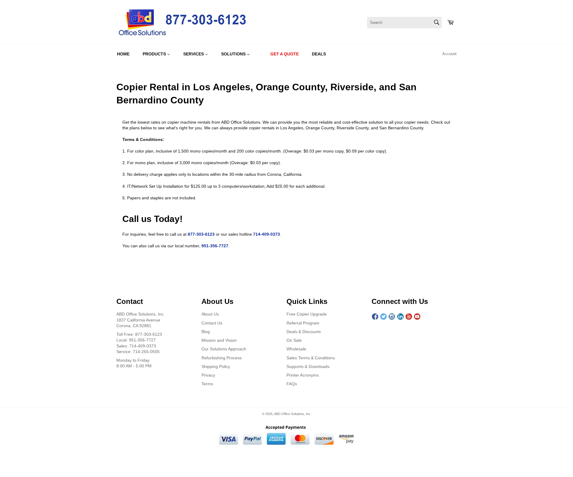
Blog (205, 331)
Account (449, 54)
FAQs (291, 383)
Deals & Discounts (303, 331)
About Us (210, 314)
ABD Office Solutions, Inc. (292, 414)
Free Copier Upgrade (306, 314)
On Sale (294, 340)
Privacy (208, 375)
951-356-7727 (214, 245)
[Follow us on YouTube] (417, 316)
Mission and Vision (219, 340)
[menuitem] (123, 54)
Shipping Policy (215, 366)
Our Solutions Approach (223, 349)
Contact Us (211, 323)
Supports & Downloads (307, 366)
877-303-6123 (201, 234)
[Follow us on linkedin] (400, 316)
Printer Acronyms (302, 375)
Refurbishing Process (221, 357)
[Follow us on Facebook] (375, 316)
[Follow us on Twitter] (383, 316)
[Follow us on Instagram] (391, 316)
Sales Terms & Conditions (310, 357)
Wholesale (296, 349)
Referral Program (302, 323)
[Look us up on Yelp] (408, 316)
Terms (207, 383)
